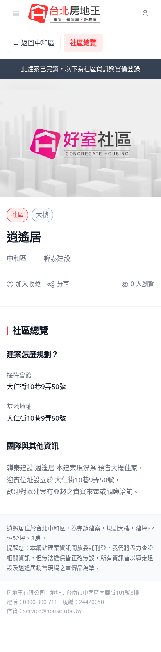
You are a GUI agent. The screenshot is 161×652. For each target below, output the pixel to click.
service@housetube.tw (52, 610)
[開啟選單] (16, 13)
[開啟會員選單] (145, 13)
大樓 (42, 214)
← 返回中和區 (33, 42)
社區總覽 (83, 42)
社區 (17, 214)
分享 (63, 283)
